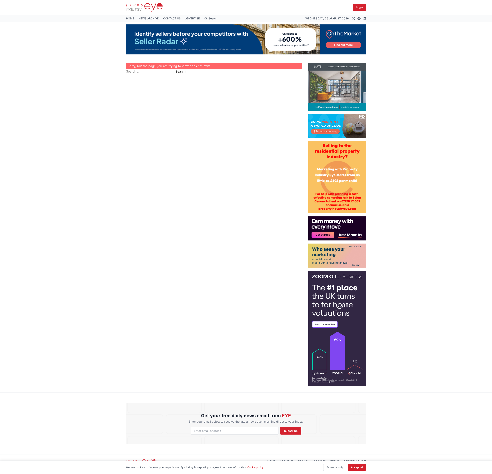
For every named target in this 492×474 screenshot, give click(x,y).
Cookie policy (255, 467)
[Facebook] (359, 18)
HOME (130, 18)
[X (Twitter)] (353, 18)
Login (359, 7)
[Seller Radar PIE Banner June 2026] (246, 39)
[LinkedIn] (364, 18)
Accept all (357, 467)
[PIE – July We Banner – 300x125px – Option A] (337, 228)
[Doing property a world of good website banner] (337, 126)
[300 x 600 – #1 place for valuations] (337, 328)
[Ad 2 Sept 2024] (337, 177)
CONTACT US (172, 18)
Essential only (335, 467)
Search (180, 71)
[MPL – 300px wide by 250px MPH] (337, 87)
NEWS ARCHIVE (149, 18)
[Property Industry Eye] (144, 7)
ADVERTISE (192, 18)
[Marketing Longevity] (337, 256)
